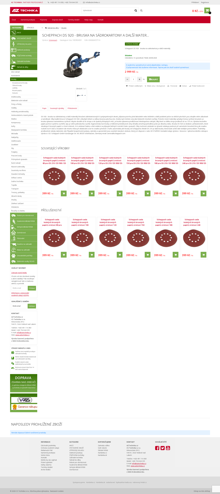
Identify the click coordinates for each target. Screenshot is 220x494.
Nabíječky (14, 137)
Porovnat (173, 86)
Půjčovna (43, 20)
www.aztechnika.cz (22, 335)
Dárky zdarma (46, 465)
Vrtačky (14, 200)
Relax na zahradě (23, 250)
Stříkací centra (16, 178)
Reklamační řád (46, 450)
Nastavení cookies (57, 491)
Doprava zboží (57, 20)
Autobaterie (15, 75)
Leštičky (14, 88)
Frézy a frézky (16, 104)
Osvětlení (14, 144)
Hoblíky (14, 108)
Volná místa (45, 455)
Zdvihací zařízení (17, 203)
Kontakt (100, 20)
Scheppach (53, 40)
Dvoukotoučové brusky (19, 83)
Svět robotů (102, 448)
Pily (12, 148)
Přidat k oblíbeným (135, 86)
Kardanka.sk (102, 455)
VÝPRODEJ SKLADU (24, 44)
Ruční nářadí (15, 163)
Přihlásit (32, 288)
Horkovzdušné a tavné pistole (22, 115)
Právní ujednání (46, 462)
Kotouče (15, 93)
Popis (44, 108)
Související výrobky (57, 108)
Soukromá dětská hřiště (26, 221)
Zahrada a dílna (103, 445)
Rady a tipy (88, 20)
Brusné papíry (17, 90)
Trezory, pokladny (18, 192)
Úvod (14, 20)
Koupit (154, 79)
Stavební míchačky (18, 174)
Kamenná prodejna (28, 20)
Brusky (63, 28)
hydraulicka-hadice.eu (124, 482)
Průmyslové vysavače (19, 159)
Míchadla (14, 133)
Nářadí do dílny (53, 28)
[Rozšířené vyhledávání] (141, 10)
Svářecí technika (17, 181)
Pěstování (20, 238)
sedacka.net (110, 482)
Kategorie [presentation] (16, 28)
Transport (15, 189)
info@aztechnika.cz (93, 2)
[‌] (157, 448)
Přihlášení (195, 2)
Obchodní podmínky (48, 445)
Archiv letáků (45, 469)
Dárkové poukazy (23, 50)
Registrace (205, 2)
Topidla (14, 185)
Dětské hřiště (103, 450)
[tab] (17, 28)
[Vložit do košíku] (64, 193)
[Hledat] (136, 10)
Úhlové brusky (17, 85)
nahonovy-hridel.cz (140, 482)
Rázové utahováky (18, 167)
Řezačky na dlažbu (18, 211)
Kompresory (15, 122)
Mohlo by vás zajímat (49, 460)
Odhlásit (32, 306)
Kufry (13, 126)
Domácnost (21, 232)
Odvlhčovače (16, 141)
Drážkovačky (16, 97)
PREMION (15, 207)
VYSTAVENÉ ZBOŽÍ (24, 38)
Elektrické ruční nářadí (19, 100)
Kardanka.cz (102, 453)
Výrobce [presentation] (30, 28)
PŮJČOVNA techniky (24, 55)
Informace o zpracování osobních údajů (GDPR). (20, 294)
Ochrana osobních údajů (50, 448)
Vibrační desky (16, 196)
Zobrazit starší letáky (19, 273)
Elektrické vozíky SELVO (25, 261)
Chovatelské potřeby (24, 255)
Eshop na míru (199, 491)
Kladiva (13, 119)
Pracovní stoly (16, 156)
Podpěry (14, 152)
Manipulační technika (19, 130)
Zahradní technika (23, 61)
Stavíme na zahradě (24, 244)
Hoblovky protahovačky (20, 111)
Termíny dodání (73, 20)
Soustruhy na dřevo (18, 170)
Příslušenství (72, 108)
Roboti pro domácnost (25, 215)
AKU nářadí (15, 72)
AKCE (19, 32)
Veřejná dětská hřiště (25, 227)
